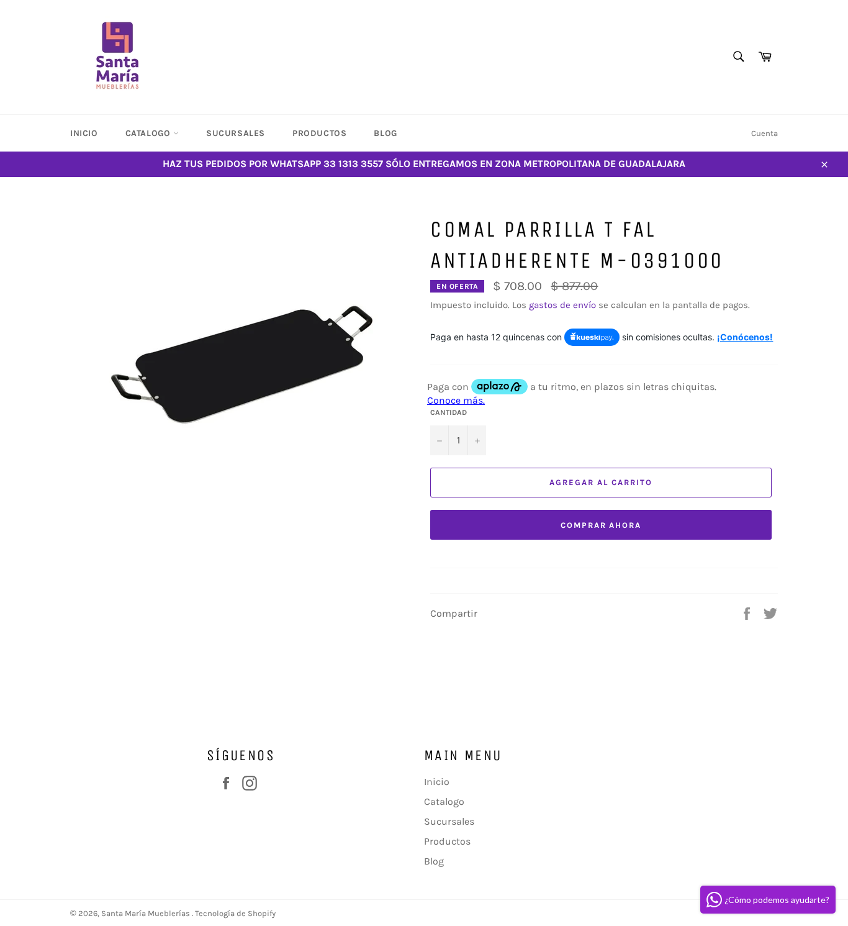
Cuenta (764, 133)
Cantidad (448, 412)
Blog (385, 133)
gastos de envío (562, 305)
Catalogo (149, 133)
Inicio (84, 133)
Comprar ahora (601, 525)
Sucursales (235, 133)
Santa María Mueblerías (146, 913)
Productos (319, 133)
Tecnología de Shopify (235, 913)
